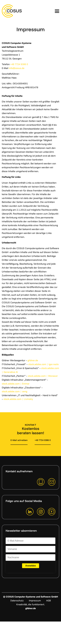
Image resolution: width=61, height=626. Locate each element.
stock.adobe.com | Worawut (42, 375)
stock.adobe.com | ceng (14, 391)
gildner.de (33, 360)
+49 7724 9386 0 (19, 64)
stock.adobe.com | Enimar (15, 383)
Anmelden (30, 565)
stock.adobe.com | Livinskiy (18, 398)
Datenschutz (17, 600)
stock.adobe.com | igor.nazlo (43, 364)
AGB (48, 600)
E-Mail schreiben (19, 440)
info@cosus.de (16, 68)
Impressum (35, 600)
